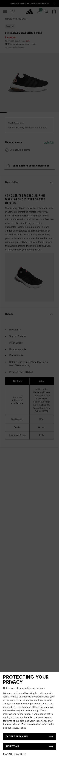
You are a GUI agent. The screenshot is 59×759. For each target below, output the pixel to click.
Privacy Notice (19, 728)
